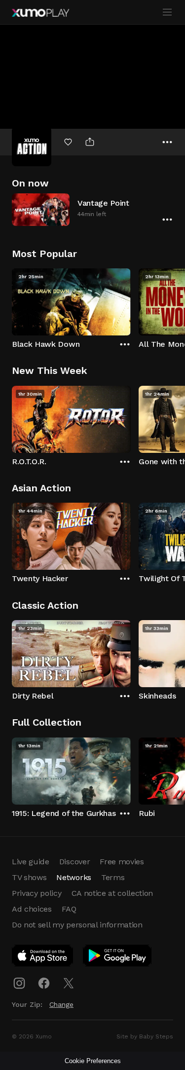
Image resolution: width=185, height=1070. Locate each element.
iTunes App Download (43, 957)
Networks (73, 877)
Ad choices (32, 909)
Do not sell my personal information (77, 924)
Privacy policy (37, 893)
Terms (112, 877)
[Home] (40, 13)
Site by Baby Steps (144, 1036)
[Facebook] (44, 983)
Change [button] (61, 1004)
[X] (68, 983)
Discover (74, 861)
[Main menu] (167, 12)
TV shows (29, 877)
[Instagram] (19, 983)
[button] (92, 209)
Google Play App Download (117, 957)
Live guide (30, 861)
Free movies (122, 861)
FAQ (69, 909)
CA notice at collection (112, 893)
